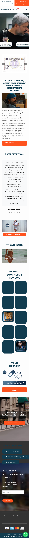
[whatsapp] (16, 470)
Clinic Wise (6, 518)
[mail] (13, 470)
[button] (25, 534)
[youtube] (6, 470)
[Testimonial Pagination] (8, 212)
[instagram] (10, 470)
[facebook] (3, 470)
